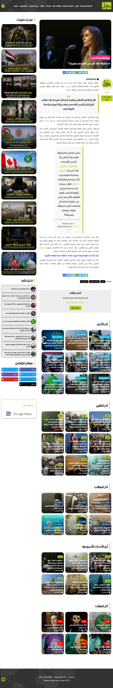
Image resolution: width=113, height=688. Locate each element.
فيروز (68, 86)
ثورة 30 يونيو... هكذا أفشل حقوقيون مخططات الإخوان (17, 345)
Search (3, 6)
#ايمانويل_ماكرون (68, 166)
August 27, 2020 (73, 228)
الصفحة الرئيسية (86, 5)
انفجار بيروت (84, 281)
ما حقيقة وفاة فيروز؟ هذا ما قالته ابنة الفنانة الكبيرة (68, 255)
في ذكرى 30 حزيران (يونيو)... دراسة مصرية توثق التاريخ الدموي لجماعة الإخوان (17, 337)
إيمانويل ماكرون (94, 281)
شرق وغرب (23, 5)
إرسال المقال (75, 308)
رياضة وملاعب (100, 57)
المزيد (15, 5)
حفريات (106, 92)
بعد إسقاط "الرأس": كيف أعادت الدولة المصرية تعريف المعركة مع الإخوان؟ (16, 329)
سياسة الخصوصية (60, 676)
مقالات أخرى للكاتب (107, 98)
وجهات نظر (57, 5)
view (109, 331)
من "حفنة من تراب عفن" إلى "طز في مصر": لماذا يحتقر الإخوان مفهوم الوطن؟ (16, 297)
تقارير (77, 5)
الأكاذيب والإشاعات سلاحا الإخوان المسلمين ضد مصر (16, 321)
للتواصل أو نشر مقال (45, 676)
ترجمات (48, 5)
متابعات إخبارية (68, 5)
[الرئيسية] (107, 6)
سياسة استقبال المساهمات (75, 302)
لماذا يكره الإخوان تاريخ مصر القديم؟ (20, 289)
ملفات (42, 5)
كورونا (42, 247)
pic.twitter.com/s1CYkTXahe (67, 219)
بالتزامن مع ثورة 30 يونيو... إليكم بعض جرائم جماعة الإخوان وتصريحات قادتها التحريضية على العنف (17, 353)
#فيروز (62, 171)
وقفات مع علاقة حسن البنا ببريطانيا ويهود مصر (17, 313)
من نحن (71, 676)
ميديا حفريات (33, 5)
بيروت (86, 139)
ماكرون (45, 120)
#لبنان (75, 184)
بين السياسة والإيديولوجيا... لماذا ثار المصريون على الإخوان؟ (17, 305)
